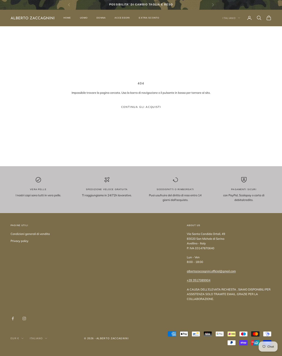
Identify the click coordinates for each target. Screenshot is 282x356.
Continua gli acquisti (141, 107)
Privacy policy (19, 241)
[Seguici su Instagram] (24, 318)
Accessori (122, 18)
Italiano (229, 18)
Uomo (84, 18)
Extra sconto (149, 18)
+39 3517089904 (198, 280)
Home (67, 18)
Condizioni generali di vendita (30, 234)
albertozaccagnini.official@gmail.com (211, 271)
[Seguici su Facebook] (13, 318)
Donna (101, 18)
